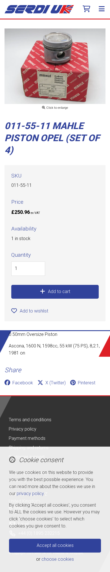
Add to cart (59, 291)
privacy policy (30, 493)
